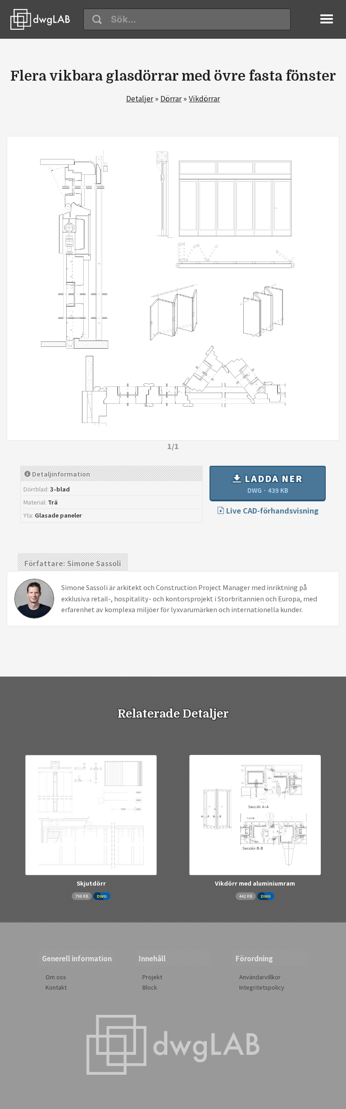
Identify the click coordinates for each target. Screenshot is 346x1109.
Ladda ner (272, 483)
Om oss (56, 977)
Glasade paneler (58, 515)
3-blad (60, 489)
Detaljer (139, 98)
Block (149, 987)
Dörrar (171, 98)
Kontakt (56, 987)
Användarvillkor (260, 977)
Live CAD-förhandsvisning (271, 510)
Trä (53, 502)
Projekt (152, 977)
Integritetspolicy (261, 987)
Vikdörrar (204, 98)
